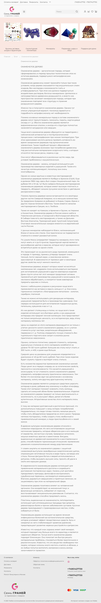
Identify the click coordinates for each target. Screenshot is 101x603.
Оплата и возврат (11, 2)
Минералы (50, 49)
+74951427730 (79, 2)
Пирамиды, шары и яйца (69, 49)
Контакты (44, 2)
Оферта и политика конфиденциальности (48, 561)
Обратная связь (39, 564)
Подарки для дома (88, 49)
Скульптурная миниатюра (31, 49)
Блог (16, 57)
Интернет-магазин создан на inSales (84, 601)
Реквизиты (33, 2)
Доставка (24, 2)
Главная (7, 57)
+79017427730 (91, 2)
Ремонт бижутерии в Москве (14, 574)
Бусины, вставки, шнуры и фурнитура (12, 49)
